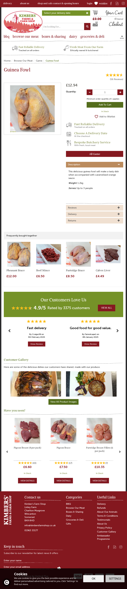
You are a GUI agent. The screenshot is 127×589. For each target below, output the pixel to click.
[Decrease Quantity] (89, 92)
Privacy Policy (104, 527)
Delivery (101, 504)
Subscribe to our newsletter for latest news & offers (31, 553)
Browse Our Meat (75, 508)
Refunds (101, 508)
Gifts (68, 523)
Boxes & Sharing (74, 511)
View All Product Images (63, 401)
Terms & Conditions (107, 515)
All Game (94, 154)
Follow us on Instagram (123, 3)
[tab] (94, 164)
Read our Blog (117, 3)
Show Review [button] (36, 344)
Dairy (68, 515)
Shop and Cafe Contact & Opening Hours (58, 3)
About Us (102, 523)
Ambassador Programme (103, 537)
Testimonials (103, 519)
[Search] (87, 26)
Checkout (98, 24)
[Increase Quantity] (120, 92)
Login (89, 3)
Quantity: (71, 91)
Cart (95, 13)
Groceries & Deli (75, 519)
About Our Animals (107, 511)
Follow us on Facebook (111, 3)
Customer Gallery (106, 531)
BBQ (68, 504)
